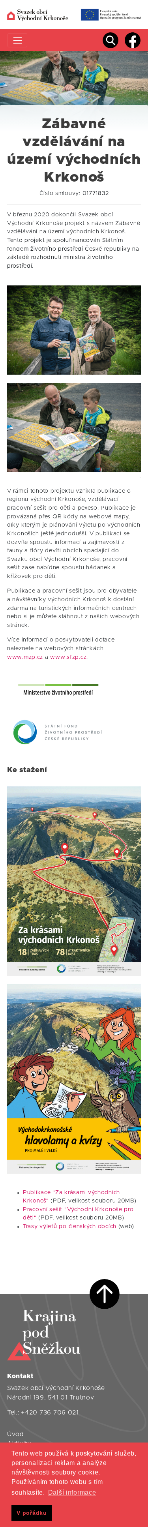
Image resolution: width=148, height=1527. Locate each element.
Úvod (15, 1434)
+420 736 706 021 (50, 1412)
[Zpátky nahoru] (105, 1294)
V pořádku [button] (32, 1513)
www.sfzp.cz (68, 657)
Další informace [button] (72, 1492)
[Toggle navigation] (17, 40)
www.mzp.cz (25, 657)
